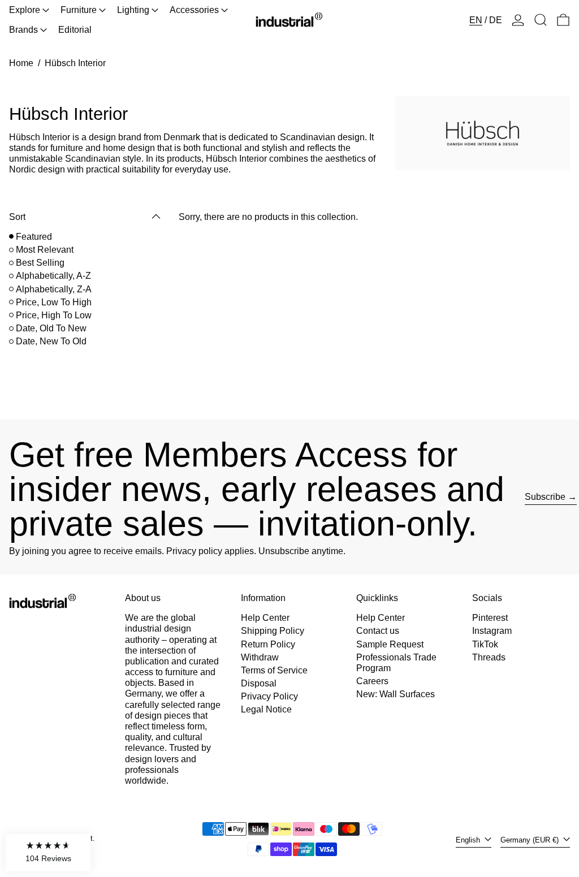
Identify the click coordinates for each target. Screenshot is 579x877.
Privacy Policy (269, 696)
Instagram (492, 631)
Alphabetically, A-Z (53, 275)
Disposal (258, 683)
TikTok (485, 644)
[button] (540, 20)
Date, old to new (51, 328)
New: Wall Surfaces (395, 694)
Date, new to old (51, 341)
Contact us (377, 631)
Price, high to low (54, 315)
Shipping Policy (272, 631)
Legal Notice (266, 709)
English (469, 840)
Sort (17, 217)
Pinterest (490, 618)
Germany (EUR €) (530, 840)
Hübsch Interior (75, 63)
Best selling (40, 262)
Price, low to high (54, 302)
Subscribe (545, 497)
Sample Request (390, 644)
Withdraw (260, 657)
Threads (488, 657)
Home (21, 63)
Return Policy (268, 644)
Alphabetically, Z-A (54, 289)
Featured (34, 236)
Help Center (265, 618)
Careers (372, 681)
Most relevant (45, 249)
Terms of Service (274, 670)
